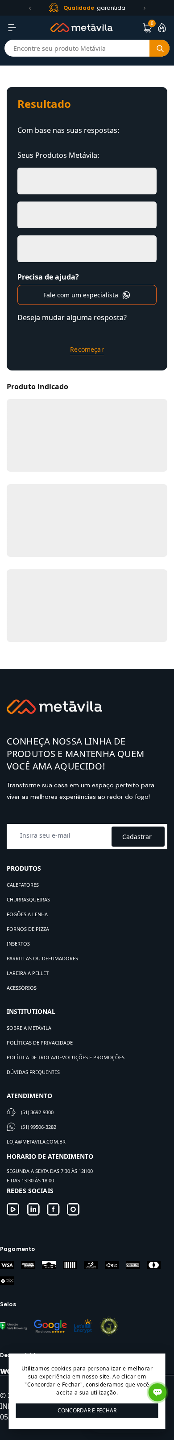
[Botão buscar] (159, 48)
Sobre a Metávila (29, 1027)
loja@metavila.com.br (36, 1141)
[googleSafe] (13, 1326)
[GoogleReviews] (50, 1326)
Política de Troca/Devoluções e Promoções (65, 1057)
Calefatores (23, 884)
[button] (29, 8)
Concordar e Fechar (87, 1410)
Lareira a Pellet (28, 973)
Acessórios (22, 987)
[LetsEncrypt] (83, 1326)
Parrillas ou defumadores (42, 958)
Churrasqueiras (28, 899)
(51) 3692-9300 (37, 1112)
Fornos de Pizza (28, 929)
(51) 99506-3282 (38, 1126)
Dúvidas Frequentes (33, 1072)
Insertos (18, 943)
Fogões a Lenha (27, 914)
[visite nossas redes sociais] (13, 1209)
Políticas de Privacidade (40, 1042)
